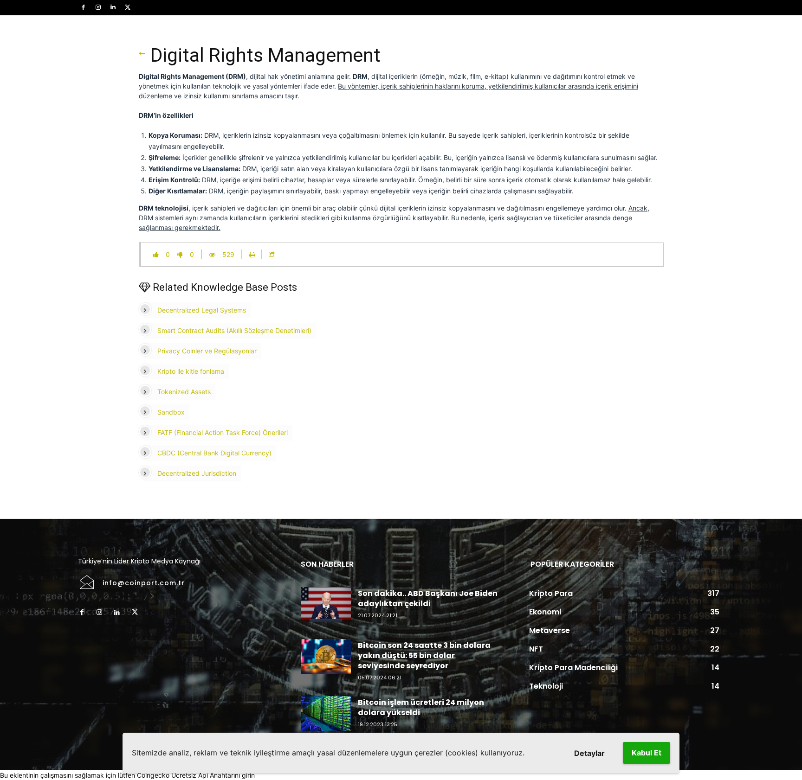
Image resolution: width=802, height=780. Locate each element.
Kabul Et (646, 752)
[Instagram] (98, 7)
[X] (128, 7)
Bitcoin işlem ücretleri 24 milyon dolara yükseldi (421, 707)
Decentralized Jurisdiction (196, 473)
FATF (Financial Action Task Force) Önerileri (222, 432)
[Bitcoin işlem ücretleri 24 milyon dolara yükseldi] (326, 713)
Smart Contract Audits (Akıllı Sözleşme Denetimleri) (234, 330)
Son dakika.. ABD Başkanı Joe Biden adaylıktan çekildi (428, 598)
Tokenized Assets (184, 392)
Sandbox (171, 412)
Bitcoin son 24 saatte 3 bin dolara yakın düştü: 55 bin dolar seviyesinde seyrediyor (424, 655)
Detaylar (589, 753)
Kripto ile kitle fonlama (190, 371)
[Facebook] (83, 7)
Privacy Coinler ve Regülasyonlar (207, 351)
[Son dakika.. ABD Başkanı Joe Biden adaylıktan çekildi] (326, 604)
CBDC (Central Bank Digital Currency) (214, 453)
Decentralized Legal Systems (201, 310)
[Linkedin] (113, 7)
